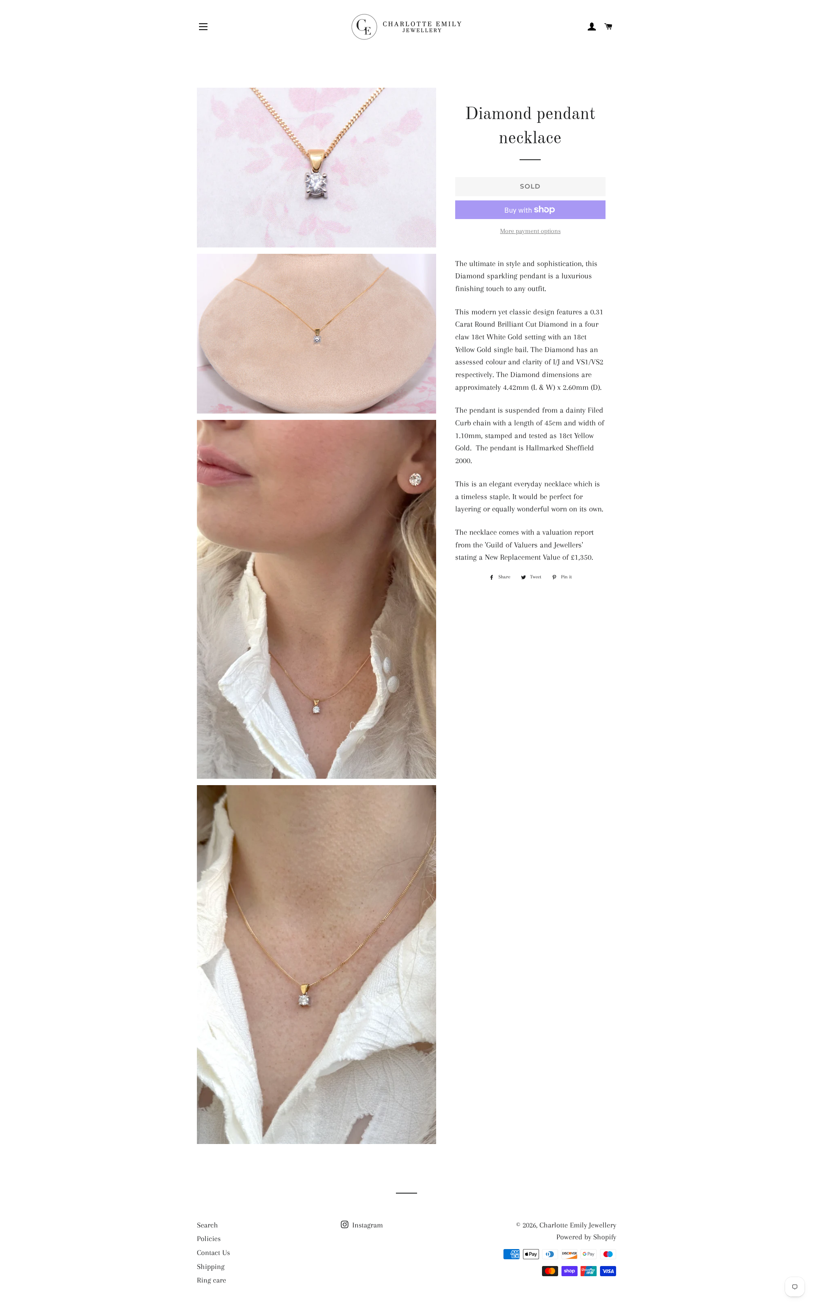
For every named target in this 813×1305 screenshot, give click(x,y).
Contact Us (213, 1252)
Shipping (210, 1266)
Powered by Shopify (586, 1237)
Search (207, 1225)
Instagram (366, 1225)
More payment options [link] (530, 231)
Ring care (211, 1280)
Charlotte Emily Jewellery (577, 1225)
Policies (209, 1238)
